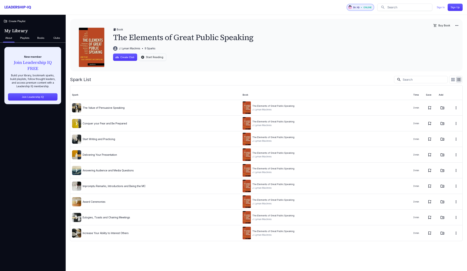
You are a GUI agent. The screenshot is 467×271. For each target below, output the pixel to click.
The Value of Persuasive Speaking (104, 107)
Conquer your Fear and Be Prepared (105, 123)
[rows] (459, 80)
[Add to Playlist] (442, 108)
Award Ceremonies (94, 201)
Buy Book (444, 25)
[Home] (17, 7)
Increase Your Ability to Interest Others (106, 233)
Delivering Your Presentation (100, 154)
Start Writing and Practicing (99, 139)
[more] (457, 25)
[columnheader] (155, 95)
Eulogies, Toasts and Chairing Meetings (106, 217)
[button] (360, 7)
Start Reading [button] (154, 57)
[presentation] (76, 107)
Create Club (127, 57)
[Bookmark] (429, 108)
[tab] (9, 38)
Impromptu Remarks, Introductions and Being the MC (114, 186)
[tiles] (453, 80)
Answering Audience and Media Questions (108, 170)
